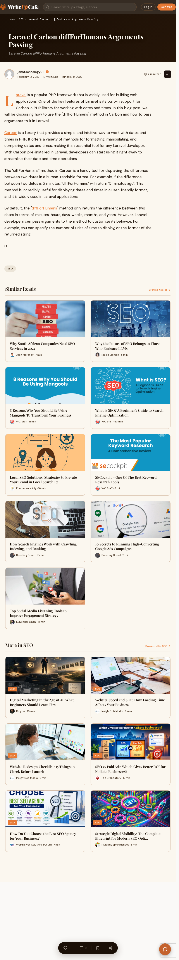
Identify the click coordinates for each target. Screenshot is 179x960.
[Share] (110, 948)
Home (12, 19)
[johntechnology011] (9, 74)
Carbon (10, 132)
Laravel (21, 94)
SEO (21, 19)
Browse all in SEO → (157, 646)
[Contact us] (165, 949)
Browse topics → (159, 290)
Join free (166, 7)
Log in (148, 7)
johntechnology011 (30, 72)
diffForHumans (44, 208)
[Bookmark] (97, 948)
